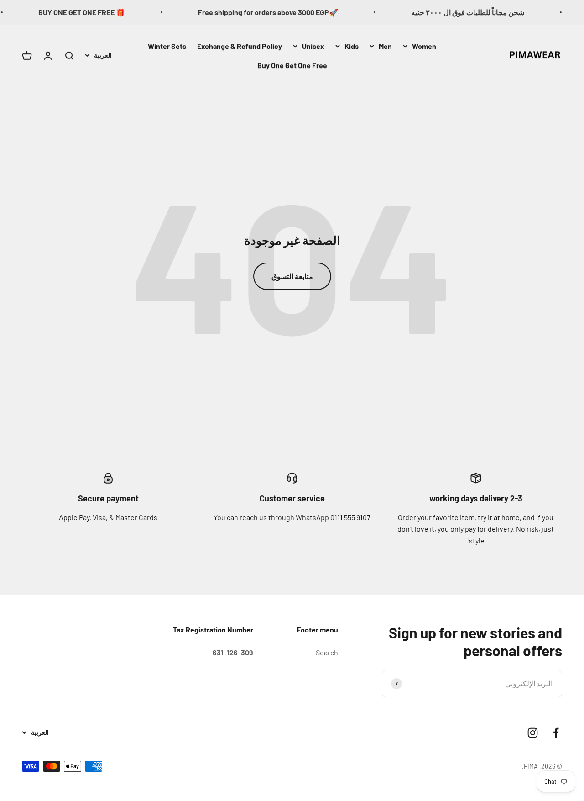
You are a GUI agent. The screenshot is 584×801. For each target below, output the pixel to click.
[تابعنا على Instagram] (533, 733)
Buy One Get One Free (292, 64)
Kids (351, 46)
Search (327, 652)
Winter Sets (167, 46)
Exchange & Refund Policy (239, 46)
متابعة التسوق (292, 276)
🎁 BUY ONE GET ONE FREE (91, 12)
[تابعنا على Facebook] (556, 733)
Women (424, 46)
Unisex (313, 46)
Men (385, 46)
